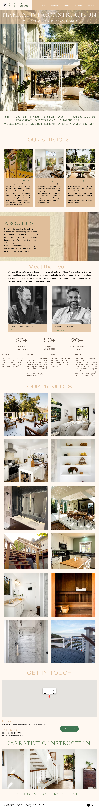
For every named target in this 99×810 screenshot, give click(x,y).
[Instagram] (92, 805)
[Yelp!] (88, 805)
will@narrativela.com (15, 736)
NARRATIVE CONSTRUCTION (18, 4)
